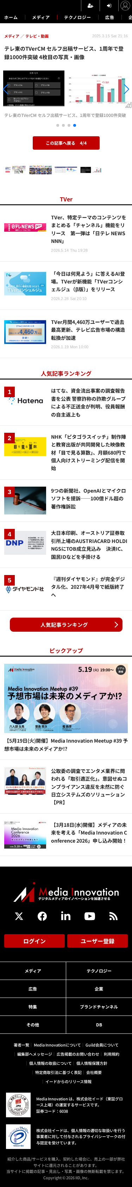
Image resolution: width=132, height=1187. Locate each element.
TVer (66, 199)
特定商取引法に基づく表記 (58, 1072)
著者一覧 (21, 1045)
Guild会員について (102, 1045)
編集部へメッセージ (34, 1054)
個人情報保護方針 (91, 1063)
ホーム (11, 17)
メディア (41, 17)
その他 (32, 1024)
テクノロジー (77, 17)
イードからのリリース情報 (68, 1081)
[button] (20, 90)
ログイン (34, 941)
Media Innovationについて (57, 1045)
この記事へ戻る (66, 143)
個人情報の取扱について (50, 1063)
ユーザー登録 (97, 941)
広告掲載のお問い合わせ (78, 1054)
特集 (33, 1007)
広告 (109, 17)
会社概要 (94, 1072)
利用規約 (111, 1054)
